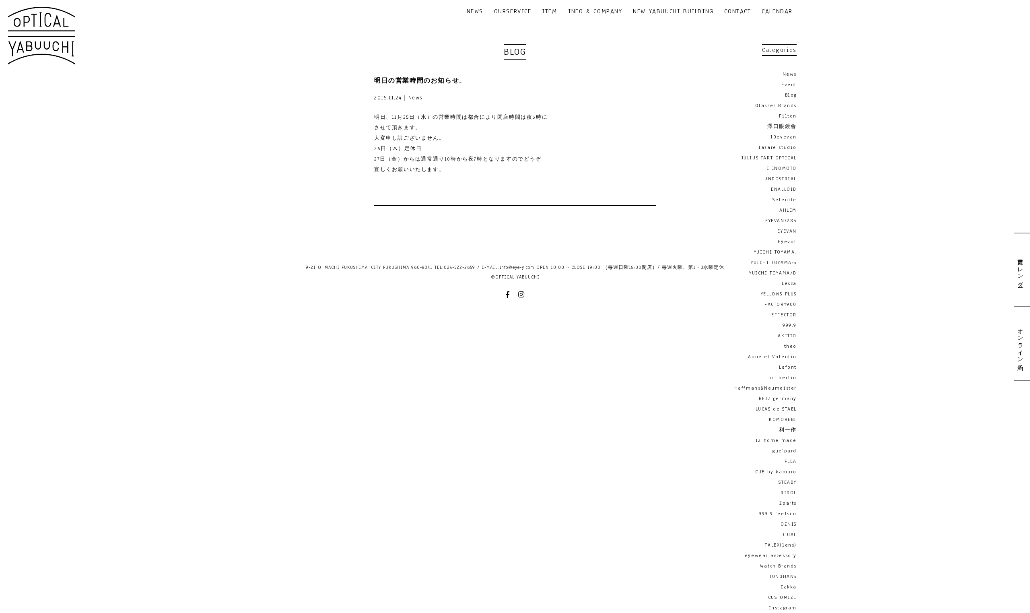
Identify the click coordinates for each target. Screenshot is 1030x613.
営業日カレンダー (1020, 269)
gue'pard (784, 451)
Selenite (784, 199)
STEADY (788, 482)
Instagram (783, 608)
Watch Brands (778, 566)
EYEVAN (787, 231)
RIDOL (789, 492)
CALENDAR (777, 12)
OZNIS (789, 524)
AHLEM (788, 210)
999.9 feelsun (778, 513)
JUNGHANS (783, 576)
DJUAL (789, 534)
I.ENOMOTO (782, 168)
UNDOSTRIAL (780, 178)
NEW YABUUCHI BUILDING (673, 12)
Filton (788, 116)
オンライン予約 (1020, 343)
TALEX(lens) (781, 545)
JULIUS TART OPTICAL (769, 158)
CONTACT (737, 12)
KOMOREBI (783, 419)
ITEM (549, 12)
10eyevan (783, 137)
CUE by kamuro (776, 472)
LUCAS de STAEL (776, 409)
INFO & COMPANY (595, 12)
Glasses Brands (776, 105)
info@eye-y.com (516, 267)
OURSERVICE (512, 12)
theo (790, 346)
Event (789, 84)
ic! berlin (783, 377)
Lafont (788, 367)
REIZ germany (778, 398)
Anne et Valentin (772, 356)
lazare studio (777, 147)
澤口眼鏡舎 (782, 126)
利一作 (788, 430)
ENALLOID (784, 189)
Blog (791, 95)
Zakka (789, 587)
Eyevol (787, 241)
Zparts (788, 503)
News (790, 74)
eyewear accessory (771, 555)
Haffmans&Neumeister (765, 388)
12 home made (776, 440)
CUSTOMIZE (782, 597)
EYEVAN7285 (781, 220)
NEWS (475, 12)
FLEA (791, 461)
